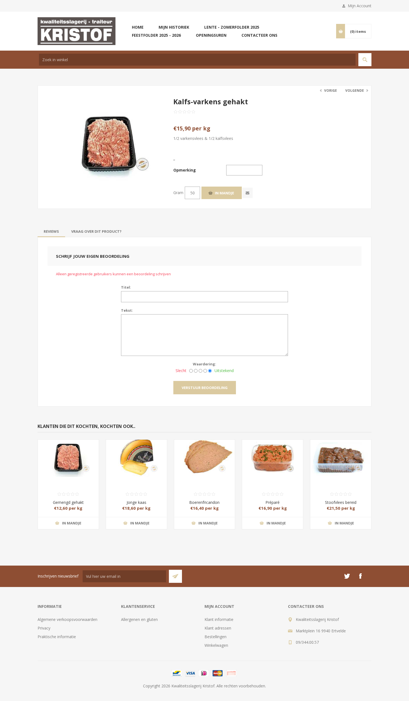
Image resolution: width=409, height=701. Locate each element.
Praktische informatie (57, 636)
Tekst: (127, 310)
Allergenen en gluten (139, 619)
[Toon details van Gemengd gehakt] (68, 454)
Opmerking (184, 170)
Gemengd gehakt (68, 502)
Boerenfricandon (204, 502)
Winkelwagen (216, 645)
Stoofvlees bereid (340, 502)
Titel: (126, 287)
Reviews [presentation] (51, 231)
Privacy (44, 628)
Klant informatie (218, 619)
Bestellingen (215, 636)
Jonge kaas (136, 502)
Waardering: (204, 363)
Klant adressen (217, 628)
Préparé (272, 502)
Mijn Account (359, 5)
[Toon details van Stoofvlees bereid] (340, 454)
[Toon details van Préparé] (272, 454)
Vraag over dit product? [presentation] (96, 231)
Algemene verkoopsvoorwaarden (67, 619)
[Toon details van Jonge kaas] (136, 454)
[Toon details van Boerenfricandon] (204, 454)
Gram (178, 192)
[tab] (51, 231)
